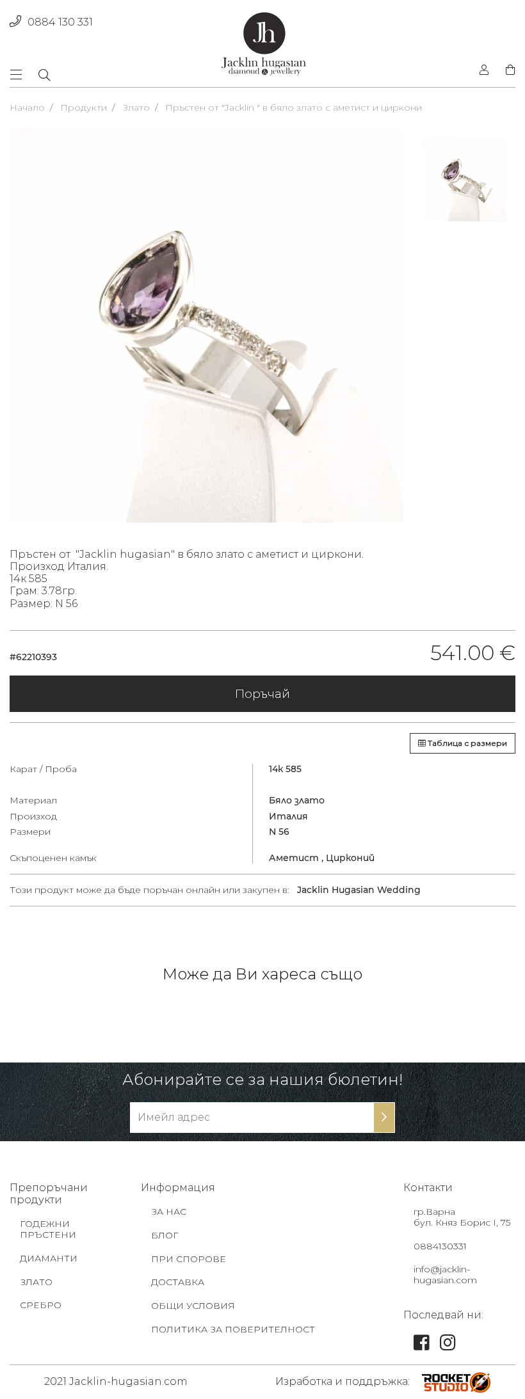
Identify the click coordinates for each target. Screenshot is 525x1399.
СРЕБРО (40, 1305)
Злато (136, 107)
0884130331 (440, 1246)
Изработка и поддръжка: (342, 1381)
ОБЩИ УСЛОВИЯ (193, 1305)
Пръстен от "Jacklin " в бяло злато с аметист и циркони (293, 107)
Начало (27, 107)
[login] (484, 70)
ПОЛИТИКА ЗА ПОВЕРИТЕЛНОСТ (233, 1329)
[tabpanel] (207, 326)
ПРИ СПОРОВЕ (188, 1259)
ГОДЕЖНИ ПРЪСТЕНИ (48, 1229)
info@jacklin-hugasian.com (445, 1274)
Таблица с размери (466, 743)
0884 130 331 (60, 22)
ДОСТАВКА (177, 1282)
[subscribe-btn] (384, 1117)
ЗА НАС (168, 1211)
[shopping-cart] (506, 70)
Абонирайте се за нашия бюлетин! (262, 1080)
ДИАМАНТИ (48, 1258)
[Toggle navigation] (20, 74)
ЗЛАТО (36, 1282)
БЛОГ (164, 1235)
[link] (422, 1346)
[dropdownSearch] (44, 75)
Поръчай (262, 693)
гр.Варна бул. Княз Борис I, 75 (462, 1217)
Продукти (83, 107)
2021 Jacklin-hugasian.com (116, 1381)
